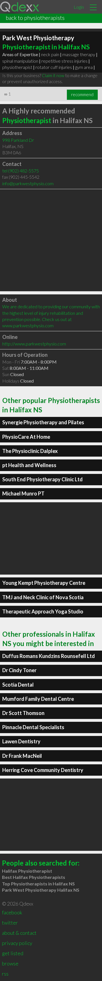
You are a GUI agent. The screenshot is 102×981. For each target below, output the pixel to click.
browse (10, 963)
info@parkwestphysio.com (28, 183)
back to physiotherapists (35, 17)
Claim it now (53, 75)
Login (79, 7)
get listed (12, 953)
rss (5, 974)
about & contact (19, 933)
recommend (82, 94)
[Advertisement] (51, 240)
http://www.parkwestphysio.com (34, 343)
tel (20, 170)
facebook (12, 912)
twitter (10, 922)
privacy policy (17, 943)
